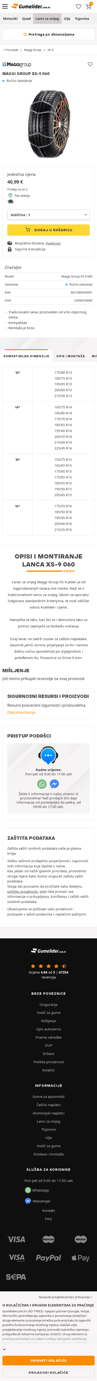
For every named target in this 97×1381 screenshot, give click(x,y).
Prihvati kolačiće (48, 1360)
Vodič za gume (49, 1012)
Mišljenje (48, 1020)
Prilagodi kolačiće (48, 1372)
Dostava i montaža (48, 1154)
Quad (26, 18)
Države (48, 1053)
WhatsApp (40, 1190)
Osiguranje (48, 1004)
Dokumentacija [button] (21, 712)
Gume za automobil (48, 1096)
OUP (48, 1045)
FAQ (48, 1218)
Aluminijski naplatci (49, 1113)
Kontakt (48, 1210)
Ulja (67, 18)
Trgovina (82, 18)
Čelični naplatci (48, 1104)
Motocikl (10, 18)
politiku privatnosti (22, 891)
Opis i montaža (70, 356)
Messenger (42, 1201)
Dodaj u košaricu (53, 230)
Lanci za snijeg (47, 18)
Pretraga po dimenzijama (51, 34)
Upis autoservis (48, 1029)
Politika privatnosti (48, 1061)
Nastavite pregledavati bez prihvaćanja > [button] (65, 1297)
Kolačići (48, 1070)
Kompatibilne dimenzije (26, 356)
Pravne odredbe (48, 1037)
